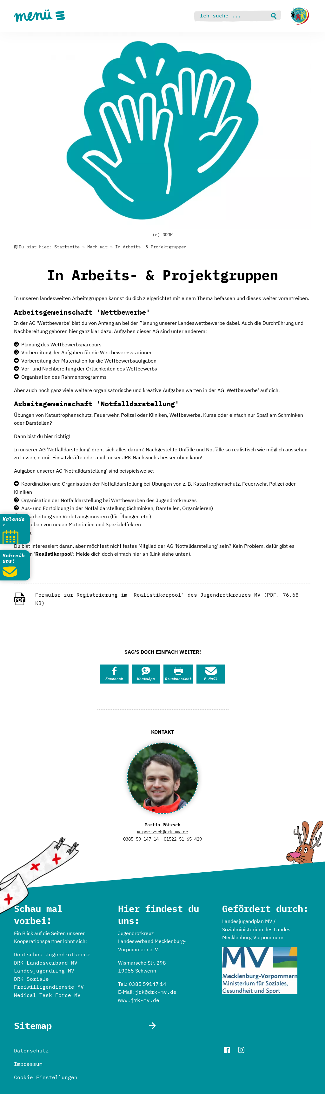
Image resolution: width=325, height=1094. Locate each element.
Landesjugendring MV (44, 970)
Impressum (28, 1064)
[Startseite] (300, 15)
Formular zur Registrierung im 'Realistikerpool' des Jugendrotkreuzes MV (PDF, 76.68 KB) (167, 599)
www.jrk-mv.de (138, 1000)
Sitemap (33, 1026)
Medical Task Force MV (47, 995)
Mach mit (97, 247)
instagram (241, 1050)
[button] (114, 674)
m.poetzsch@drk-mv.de (162, 832)
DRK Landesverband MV (45, 963)
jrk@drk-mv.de (155, 992)
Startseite (67, 247)
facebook (227, 1050)
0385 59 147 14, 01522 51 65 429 (162, 839)
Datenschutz (31, 1050)
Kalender (14, 522)
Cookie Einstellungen (45, 1077)
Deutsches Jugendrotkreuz (52, 954)
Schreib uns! (14, 558)
